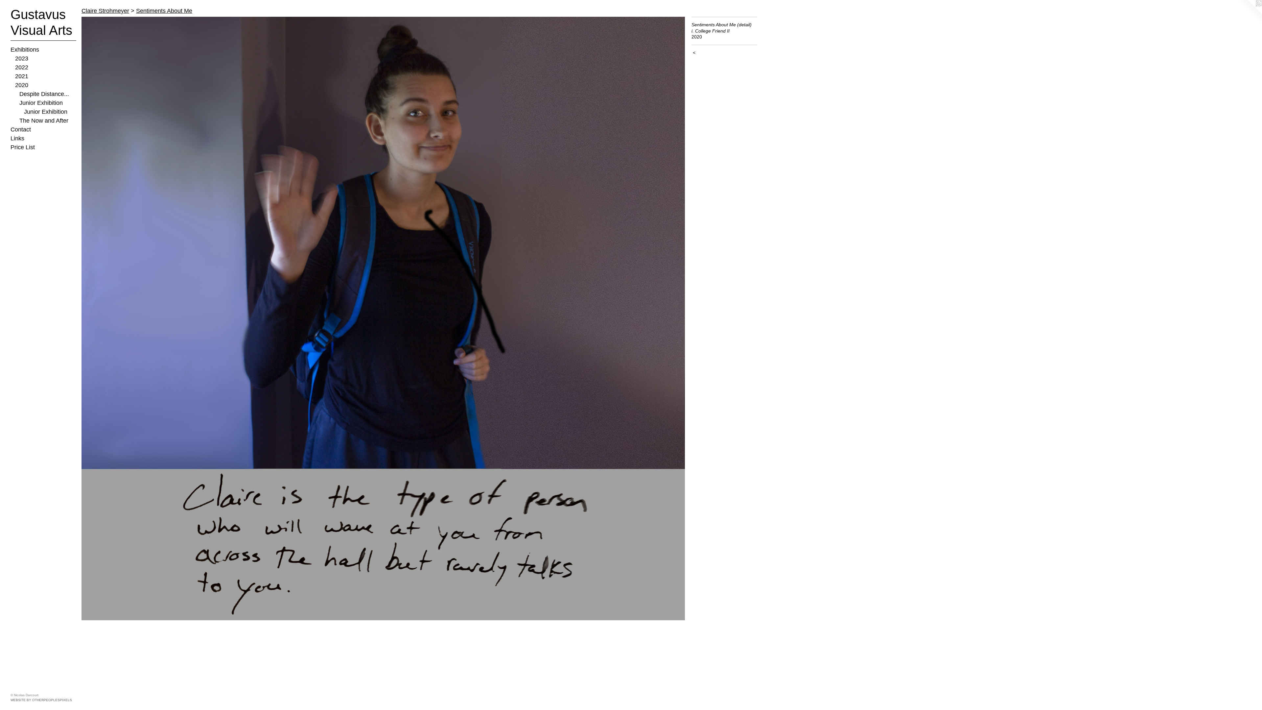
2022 (21, 67)
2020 (21, 85)
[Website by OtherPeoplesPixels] (1249, 13)
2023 (21, 58)
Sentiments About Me (164, 11)
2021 (21, 76)
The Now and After (43, 120)
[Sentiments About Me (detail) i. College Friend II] (383, 318)
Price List (23, 147)
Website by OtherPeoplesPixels (41, 700)
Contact (21, 129)
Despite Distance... (44, 94)
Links (17, 138)
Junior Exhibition (41, 103)
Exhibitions (25, 49)
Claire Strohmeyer (105, 11)
